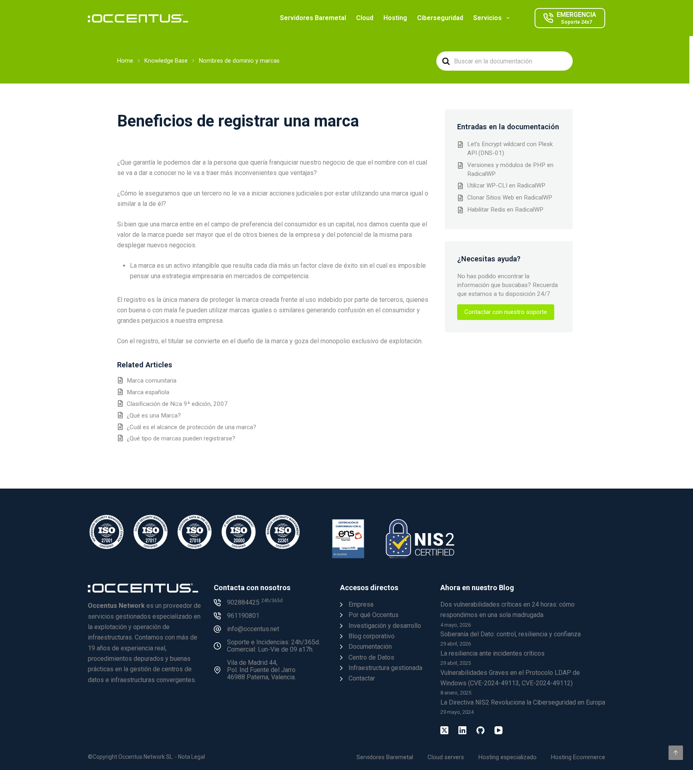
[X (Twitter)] (444, 730)
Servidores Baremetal (313, 18)
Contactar (362, 678)
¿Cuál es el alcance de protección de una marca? (191, 427)
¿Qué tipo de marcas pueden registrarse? (181, 438)
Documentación (370, 646)
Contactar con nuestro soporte (505, 312)
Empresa (361, 604)
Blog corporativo (372, 636)
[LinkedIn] (462, 730)
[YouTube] (498, 730)
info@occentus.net (253, 629)
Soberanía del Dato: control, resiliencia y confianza (510, 634)
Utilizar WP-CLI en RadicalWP (506, 185)
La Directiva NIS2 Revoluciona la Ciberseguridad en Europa (522, 702)
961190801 (243, 615)
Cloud (364, 18)
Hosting (395, 18)
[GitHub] (480, 730)
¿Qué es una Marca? (154, 415)
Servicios (487, 18)
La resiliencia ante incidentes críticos (492, 653)
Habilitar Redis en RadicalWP (505, 209)
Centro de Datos (371, 657)
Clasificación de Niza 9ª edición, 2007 (177, 403)
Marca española (148, 392)
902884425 (255, 602)
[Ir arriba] (676, 753)
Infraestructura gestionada (385, 668)
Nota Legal (191, 757)
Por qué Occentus (374, 615)
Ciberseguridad (440, 18)
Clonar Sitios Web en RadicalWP (509, 197)
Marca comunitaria (151, 380)
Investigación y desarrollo (385, 625)
